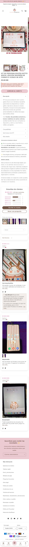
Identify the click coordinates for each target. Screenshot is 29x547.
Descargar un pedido (8, 502)
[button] (3, 11)
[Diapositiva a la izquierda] (1, 68)
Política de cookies (8, 485)
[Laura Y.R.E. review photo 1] (14, 400)
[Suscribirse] (24, 454)
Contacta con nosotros (9, 505)
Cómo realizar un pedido (9, 499)
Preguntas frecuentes (8, 479)
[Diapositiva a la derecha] (27, 68)
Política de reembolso (19, 539)
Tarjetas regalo (7, 469)
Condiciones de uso (8, 489)
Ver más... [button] (5, 288)
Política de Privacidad (8, 509)
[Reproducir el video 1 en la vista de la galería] (14, 68)
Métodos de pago (7, 475)
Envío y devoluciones (8, 472)
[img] (5, 243)
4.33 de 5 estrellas (18, 192)
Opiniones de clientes (8, 465)
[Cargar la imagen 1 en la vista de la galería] (7, 68)
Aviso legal (6, 482)
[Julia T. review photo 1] (14, 265)
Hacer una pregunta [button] (14, 211)
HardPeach (11, 539)
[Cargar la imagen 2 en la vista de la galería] (22, 68)
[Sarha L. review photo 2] (4, 355)
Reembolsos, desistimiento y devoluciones (14, 495)
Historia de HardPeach (9, 512)
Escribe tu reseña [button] (14, 207)
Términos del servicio (8, 492)
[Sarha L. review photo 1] (14, 337)
